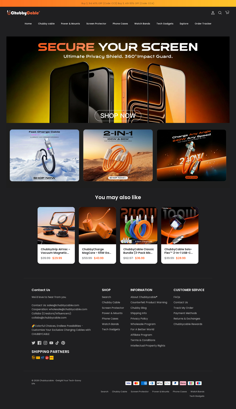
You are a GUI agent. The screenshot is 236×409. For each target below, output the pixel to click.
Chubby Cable (111, 302)
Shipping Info (139, 313)
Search (106, 297)
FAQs (177, 297)
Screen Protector (96, 23)
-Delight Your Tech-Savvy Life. (56, 382)
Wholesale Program (143, 324)
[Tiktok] (57, 343)
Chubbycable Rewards (188, 324)
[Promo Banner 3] (191, 155)
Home (28, 23)
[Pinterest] (63, 343)
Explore (184, 23)
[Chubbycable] (23, 13)
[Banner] (118, 79)
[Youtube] (51, 343)
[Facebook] (39, 343)
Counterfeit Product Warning (149, 302)
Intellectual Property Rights (148, 345)
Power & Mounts (70, 23)
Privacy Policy (139, 318)
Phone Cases (120, 23)
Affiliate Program (141, 335)
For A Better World (142, 329)
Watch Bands (142, 23)
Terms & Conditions (143, 340)
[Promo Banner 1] (44, 155)
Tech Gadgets (165, 23)
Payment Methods (185, 313)
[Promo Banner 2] (118, 155)
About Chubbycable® (144, 297)
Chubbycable (46, 380)
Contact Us (181, 302)
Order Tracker (203, 23)
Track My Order (183, 308)
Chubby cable (46, 23)
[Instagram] (45, 343)
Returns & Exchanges (187, 318)
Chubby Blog (139, 308)
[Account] (212, 13)
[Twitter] (33, 343)
